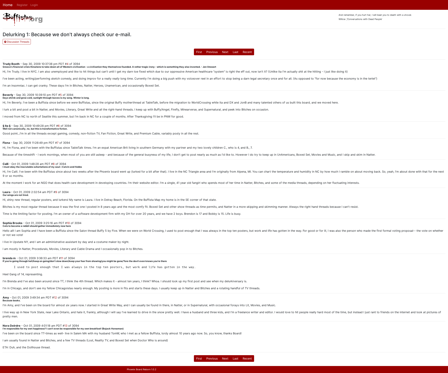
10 (68, 223)
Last (235, 52)
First (199, 52)
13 (65, 325)
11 (62, 258)
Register (22, 5)
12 (55, 297)
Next (225, 52)
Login (34, 5)
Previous (212, 52)
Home (8, 5)
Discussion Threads (17, 41)
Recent (247, 52)
